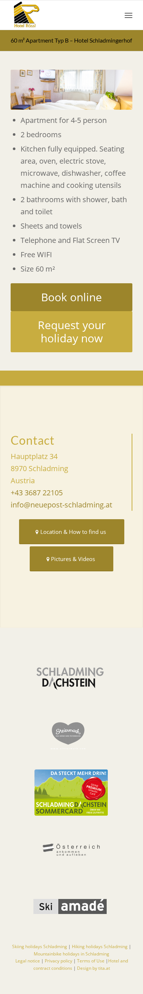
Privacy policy (58, 961)
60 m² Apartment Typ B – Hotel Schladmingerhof (71, 40)
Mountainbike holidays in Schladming (71, 954)
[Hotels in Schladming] (59, 15)
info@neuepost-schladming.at (61, 505)
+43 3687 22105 (37, 493)
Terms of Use (91, 961)
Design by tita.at (93, 968)
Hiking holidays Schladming (100, 946)
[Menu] (128, 15)
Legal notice (27, 961)
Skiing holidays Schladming (39, 946)
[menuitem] (128, 15)
